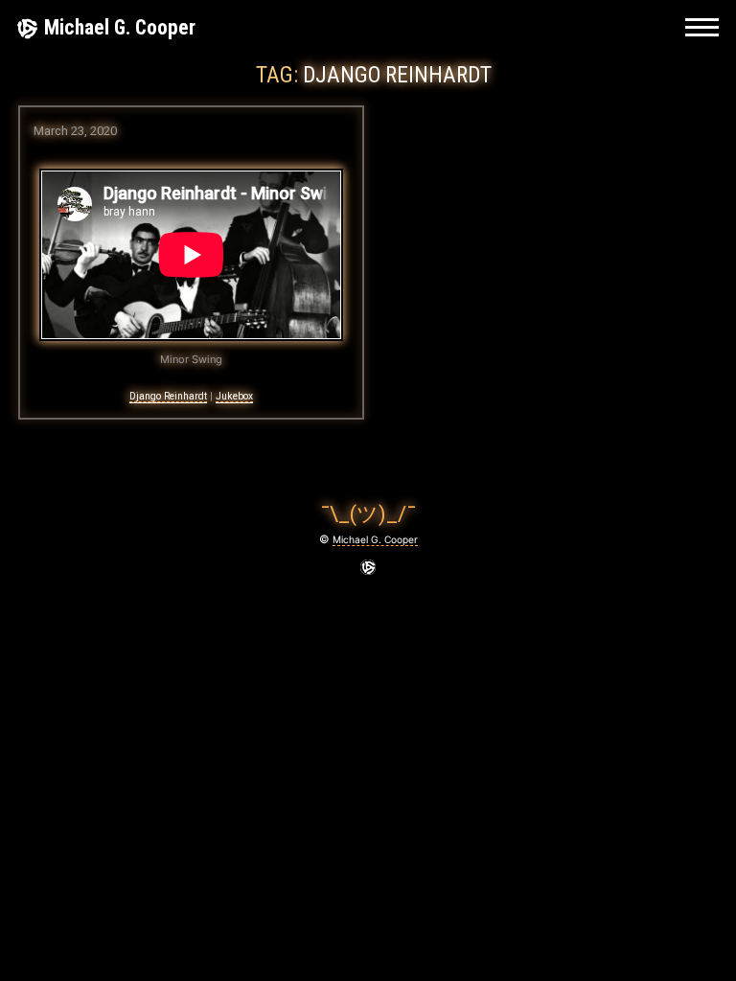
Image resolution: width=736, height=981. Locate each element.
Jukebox (234, 396)
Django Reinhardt (168, 396)
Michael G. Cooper (120, 27)
